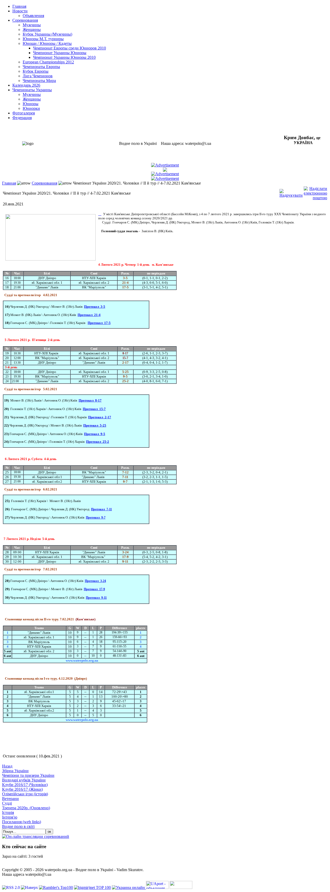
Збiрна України (15, 771)
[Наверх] (30, 887)
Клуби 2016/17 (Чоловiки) (25, 784)
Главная (9, 183)
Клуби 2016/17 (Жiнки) (22, 789)
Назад (7, 766)
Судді (7, 803)
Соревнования (44, 183)
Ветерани (10, 798)
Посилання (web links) (21, 822)
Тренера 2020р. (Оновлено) (26, 808)
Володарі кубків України (24, 780)
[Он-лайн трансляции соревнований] (35, 836)
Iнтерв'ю (9, 817)
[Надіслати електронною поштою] (315, 192)
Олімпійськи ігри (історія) (25, 794)
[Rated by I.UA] (181, 887)
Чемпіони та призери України (28, 775)
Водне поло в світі (18, 826)
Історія (8, 812)
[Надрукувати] (291, 192)
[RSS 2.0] (11, 887)
